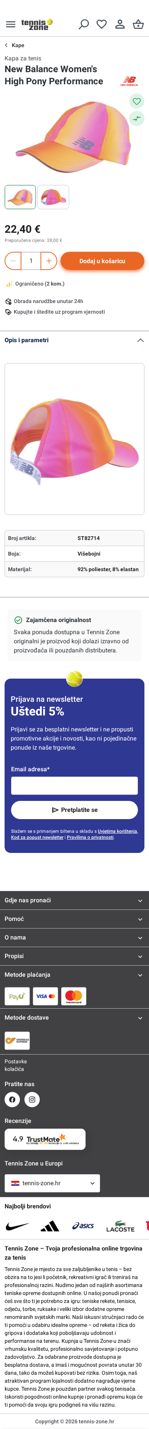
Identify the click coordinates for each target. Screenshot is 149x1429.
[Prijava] (120, 24)
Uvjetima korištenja (117, 831)
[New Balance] (129, 81)
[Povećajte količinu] (48, 261)
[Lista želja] (102, 24)
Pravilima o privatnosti (90, 837)
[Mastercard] (73, 996)
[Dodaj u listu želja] (136, 101)
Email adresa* (30, 769)
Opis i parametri (27, 340)
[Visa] (45, 996)
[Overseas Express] (17, 1040)
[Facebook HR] (12, 1099)
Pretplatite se (79, 809)
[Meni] (11, 24)
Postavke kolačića (12, 1065)
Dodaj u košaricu (102, 261)
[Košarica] (138, 24)
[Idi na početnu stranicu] (37, 24)
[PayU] (17, 996)
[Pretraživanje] (83, 24)
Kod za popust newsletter (37, 837)
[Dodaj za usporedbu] (136, 118)
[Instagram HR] (32, 1099)
